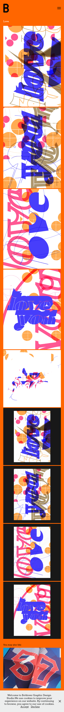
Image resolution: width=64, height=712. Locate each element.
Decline (35, 706)
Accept (25, 706)
